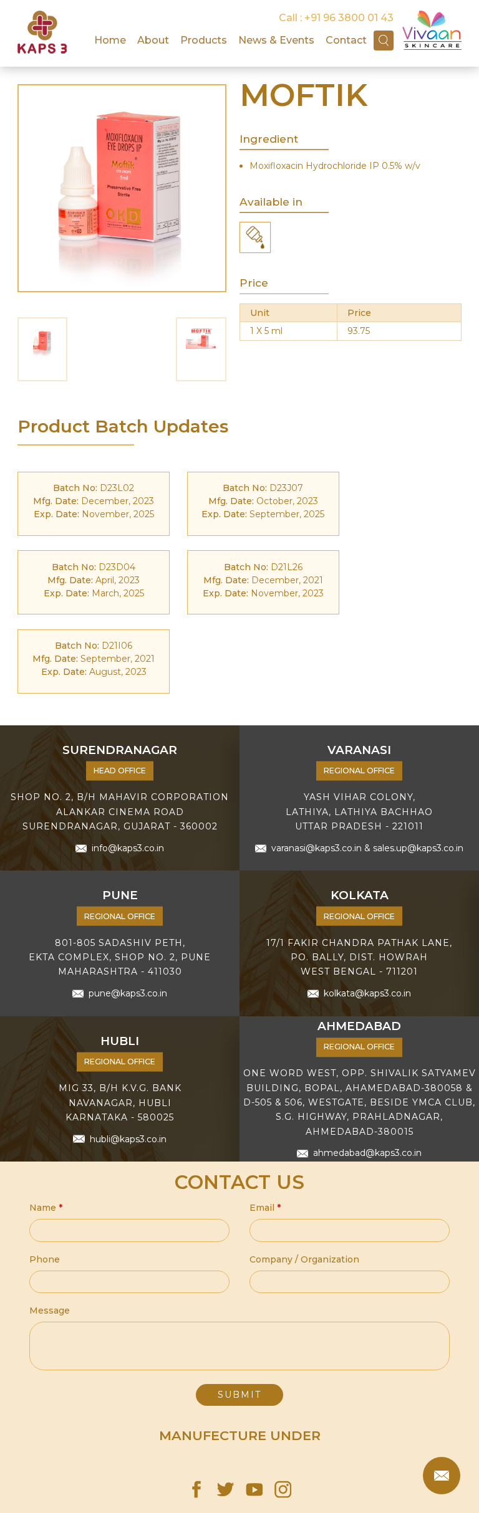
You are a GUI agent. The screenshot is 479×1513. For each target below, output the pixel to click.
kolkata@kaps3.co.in (367, 993)
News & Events (276, 40)
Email (265, 1207)
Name (45, 1207)
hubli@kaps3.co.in (128, 1138)
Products (203, 40)
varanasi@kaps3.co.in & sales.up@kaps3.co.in (367, 848)
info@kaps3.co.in (128, 848)
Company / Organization (304, 1259)
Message (49, 1310)
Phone (44, 1259)
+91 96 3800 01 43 (349, 17)
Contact (346, 40)
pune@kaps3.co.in (128, 993)
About (153, 40)
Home (110, 40)
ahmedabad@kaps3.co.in (367, 1153)
